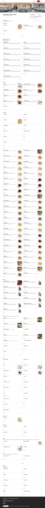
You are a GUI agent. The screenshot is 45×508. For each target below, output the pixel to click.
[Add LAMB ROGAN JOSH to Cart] (21, 248)
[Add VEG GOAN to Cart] (21, 253)
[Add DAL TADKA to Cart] (41, 270)
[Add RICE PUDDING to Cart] (41, 449)
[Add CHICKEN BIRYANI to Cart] (41, 337)
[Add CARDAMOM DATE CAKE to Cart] (21, 449)
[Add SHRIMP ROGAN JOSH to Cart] (41, 248)
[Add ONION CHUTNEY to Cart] (41, 373)
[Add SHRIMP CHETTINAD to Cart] (21, 209)
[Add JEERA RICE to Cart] (21, 354)
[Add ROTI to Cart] (41, 139)
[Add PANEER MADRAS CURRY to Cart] (41, 67)
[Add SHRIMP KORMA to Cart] (21, 181)
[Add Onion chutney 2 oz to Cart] (41, 401)
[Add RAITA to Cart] (21, 368)
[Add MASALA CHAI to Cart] (21, 429)
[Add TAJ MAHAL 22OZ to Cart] (21, 483)
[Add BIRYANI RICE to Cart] (21, 321)
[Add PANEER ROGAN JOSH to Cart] (41, 242)
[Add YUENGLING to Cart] (41, 471)
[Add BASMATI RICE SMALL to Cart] (21, 332)
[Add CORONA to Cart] (21, 477)
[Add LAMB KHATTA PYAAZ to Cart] (21, 62)
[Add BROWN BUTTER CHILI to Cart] (21, 412)
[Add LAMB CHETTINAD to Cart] (41, 203)
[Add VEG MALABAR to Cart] (21, 225)
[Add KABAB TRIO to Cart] (21, 300)
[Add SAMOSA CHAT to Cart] (21, 109)
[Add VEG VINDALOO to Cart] (41, 181)
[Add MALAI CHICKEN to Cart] (41, 295)
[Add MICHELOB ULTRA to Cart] (21, 471)
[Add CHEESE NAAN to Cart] (41, 117)
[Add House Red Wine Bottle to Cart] (21, 458)
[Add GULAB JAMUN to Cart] (21, 444)
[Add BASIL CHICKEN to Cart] (21, 295)
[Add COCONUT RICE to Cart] (21, 326)
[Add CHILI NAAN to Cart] (41, 128)
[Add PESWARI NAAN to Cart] (21, 134)
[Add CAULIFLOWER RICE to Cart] (41, 332)
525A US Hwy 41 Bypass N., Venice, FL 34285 (8, 500)
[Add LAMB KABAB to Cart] (21, 306)
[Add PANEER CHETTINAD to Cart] (21, 203)
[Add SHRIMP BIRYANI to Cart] (21, 349)
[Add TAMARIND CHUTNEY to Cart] (21, 373)
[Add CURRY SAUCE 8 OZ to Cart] (41, 384)
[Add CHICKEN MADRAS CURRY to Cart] (21, 73)
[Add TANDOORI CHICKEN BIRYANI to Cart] (41, 343)
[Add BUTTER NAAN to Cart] (21, 33)
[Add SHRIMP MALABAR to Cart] (21, 237)
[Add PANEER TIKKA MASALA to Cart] (21, 158)
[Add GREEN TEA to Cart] (41, 435)
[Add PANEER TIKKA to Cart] (41, 289)
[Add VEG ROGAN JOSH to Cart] (41, 237)
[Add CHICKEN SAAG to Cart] (21, 214)
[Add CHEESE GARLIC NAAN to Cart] (41, 134)
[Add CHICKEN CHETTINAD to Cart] (41, 197)
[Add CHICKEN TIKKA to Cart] (21, 289)
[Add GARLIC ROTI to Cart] (21, 145)
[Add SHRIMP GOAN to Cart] (21, 264)
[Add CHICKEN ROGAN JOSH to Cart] (21, 242)
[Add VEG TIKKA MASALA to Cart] (21, 153)
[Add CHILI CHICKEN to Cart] (21, 98)
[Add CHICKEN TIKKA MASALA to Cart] (41, 153)
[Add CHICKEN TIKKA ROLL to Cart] (41, 103)
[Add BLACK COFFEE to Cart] (21, 435)
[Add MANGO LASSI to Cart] (21, 420)
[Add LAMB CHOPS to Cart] (21, 312)
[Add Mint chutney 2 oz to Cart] (41, 396)
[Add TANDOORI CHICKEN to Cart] (21, 284)
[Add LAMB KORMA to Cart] (41, 175)
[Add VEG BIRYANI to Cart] (21, 337)
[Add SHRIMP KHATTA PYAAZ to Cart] (41, 62)
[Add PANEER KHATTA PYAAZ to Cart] (21, 56)
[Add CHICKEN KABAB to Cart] (41, 300)
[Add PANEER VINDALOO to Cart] (41, 186)
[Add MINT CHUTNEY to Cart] (41, 368)
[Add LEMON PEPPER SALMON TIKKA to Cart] (41, 306)
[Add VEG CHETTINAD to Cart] (21, 197)
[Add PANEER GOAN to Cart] (21, 259)
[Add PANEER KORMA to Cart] (21, 175)
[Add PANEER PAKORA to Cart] (21, 45)
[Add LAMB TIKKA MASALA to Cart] (41, 158)
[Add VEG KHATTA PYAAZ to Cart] (41, 51)
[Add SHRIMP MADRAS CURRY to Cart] (21, 78)
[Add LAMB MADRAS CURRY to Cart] (41, 73)
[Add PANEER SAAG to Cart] (41, 214)
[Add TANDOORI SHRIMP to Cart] (41, 284)
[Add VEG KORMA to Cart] (21, 170)
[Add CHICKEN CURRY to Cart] (41, 276)
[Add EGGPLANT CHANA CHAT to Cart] (41, 87)
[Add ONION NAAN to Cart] (41, 122)
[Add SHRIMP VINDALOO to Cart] (41, 192)
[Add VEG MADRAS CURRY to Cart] (21, 67)
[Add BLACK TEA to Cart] (41, 429)
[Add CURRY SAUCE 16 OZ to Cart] (21, 390)
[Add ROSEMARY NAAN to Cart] (21, 128)
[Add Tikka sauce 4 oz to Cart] (21, 407)
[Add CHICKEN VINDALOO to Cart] (21, 186)
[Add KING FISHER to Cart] (41, 483)
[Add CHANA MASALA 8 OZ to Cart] (21, 384)
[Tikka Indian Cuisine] (4, 1)
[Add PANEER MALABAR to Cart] (21, 231)
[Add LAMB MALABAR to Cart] (41, 231)
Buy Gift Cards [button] (34, 1)
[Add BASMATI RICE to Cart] (41, 326)
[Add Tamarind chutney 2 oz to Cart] (21, 401)
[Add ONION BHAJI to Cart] (41, 92)
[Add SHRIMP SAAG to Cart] (41, 220)
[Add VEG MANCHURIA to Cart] (21, 51)
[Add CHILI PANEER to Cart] (41, 98)
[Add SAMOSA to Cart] (21, 87)
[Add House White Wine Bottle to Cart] (41, 458)
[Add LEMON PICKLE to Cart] (21, 379)
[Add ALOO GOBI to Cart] (21, 276)
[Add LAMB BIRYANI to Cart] (21, 343)
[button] (6, 20)
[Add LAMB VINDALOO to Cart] (21, 192)
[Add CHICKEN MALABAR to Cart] (41, 225)
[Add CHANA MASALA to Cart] (21, 270)
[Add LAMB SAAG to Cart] (21, 220)
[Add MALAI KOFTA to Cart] (41, 264)
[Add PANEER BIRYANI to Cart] (41, 349)
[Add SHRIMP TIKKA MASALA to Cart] (21, 164)
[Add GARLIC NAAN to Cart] (21, 28)
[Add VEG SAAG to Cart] (41, 209)
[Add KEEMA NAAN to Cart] (21, 139)
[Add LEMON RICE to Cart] (41, 321)
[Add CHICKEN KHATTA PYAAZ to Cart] (41, 56)
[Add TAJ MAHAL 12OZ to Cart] (41, 477)
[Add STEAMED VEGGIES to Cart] (21, 362)
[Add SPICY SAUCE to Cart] (41, 390)
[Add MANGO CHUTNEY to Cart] (41, 362)
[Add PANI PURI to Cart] (41, 45)
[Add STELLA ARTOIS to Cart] (21, 488)
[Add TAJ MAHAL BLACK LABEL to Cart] (41, 494)
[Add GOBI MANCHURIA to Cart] (21, 92)
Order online (4, 503)
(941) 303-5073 (5, 499)
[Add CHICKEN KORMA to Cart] (41, 170)
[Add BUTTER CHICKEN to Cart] (41, 28)
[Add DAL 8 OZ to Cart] (41, 379)
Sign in (41, 1)
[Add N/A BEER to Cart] (21, 494)
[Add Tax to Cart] (41, 407)
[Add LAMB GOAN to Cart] (41, 259)
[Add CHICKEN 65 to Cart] (21, 103)
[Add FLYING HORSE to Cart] (41, 488)
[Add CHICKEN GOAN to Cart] (41, 253)
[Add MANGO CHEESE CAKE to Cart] (41, 444)
